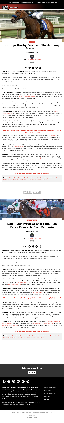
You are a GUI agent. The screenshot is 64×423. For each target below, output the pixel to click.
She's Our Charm (42, 180)
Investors (47, 396)
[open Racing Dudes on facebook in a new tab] (4, 381)
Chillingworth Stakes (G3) (35, 158)
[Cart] (57, 7)
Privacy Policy (32, 415)
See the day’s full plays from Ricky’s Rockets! (32, 173)
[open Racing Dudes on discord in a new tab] (23, 381)
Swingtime (54, 135)
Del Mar (32, 41)
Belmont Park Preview (30, 336)
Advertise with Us (49, 393)
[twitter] (31, 62)
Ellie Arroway (44, 178)
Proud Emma (27, 180)
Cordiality (21, 178)
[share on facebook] (29, 67)
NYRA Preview (15, 338)
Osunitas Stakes (18, 146)
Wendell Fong (40, 338)
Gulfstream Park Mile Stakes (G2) (43, 323)
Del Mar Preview (34, 178)
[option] (32, 2)
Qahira (34, 180)
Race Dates (47, 390)
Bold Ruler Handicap (44, 336)
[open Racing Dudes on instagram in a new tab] (13, 381)
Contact (46, 399)
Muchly (10, 180)
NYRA (9, 338)
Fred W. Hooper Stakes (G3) (10, 325)
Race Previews (32, 220)
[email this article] (40, 67)
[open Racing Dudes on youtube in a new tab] (18, 381)
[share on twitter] (33, 67)
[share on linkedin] (37, 67)
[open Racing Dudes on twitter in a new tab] (8, 381)
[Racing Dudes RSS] (27, 381)
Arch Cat (11, 336)
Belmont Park (19, 336)
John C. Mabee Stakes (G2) (27, 96)
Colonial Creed (13, 178)
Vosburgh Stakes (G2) (14, 284)
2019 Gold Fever (37, 292)
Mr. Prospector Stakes (23, 282)
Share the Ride (31, 338)
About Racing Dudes (50, 387)
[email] (33, 62)
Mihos (5, 338)
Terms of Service (32, 417)
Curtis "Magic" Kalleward (33, 59)
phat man (23, 338)
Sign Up (32, 373)
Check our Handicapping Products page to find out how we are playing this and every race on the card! (32, 131)
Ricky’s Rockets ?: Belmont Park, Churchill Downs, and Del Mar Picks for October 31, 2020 (32, 355)
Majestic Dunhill (54, 336)
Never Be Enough (18, 180)
